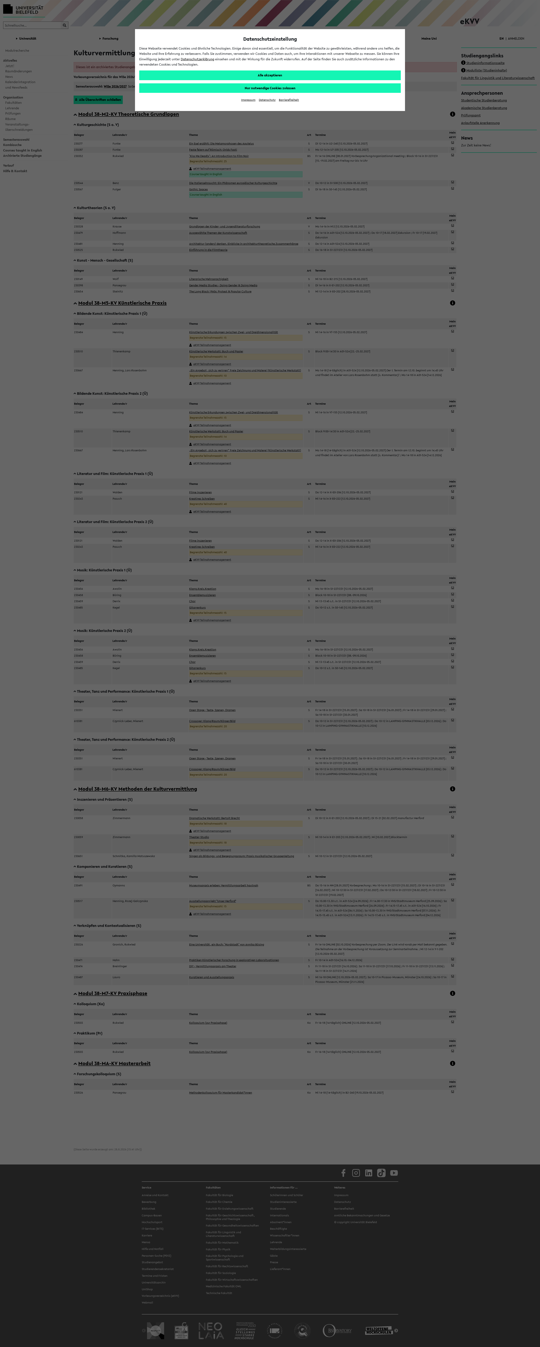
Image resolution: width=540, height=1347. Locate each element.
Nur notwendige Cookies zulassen (270, 88)
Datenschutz (267, 100)
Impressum (248, 100)
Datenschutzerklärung (197, 59)
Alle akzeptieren (270, 75)
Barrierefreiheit (289, 100)
